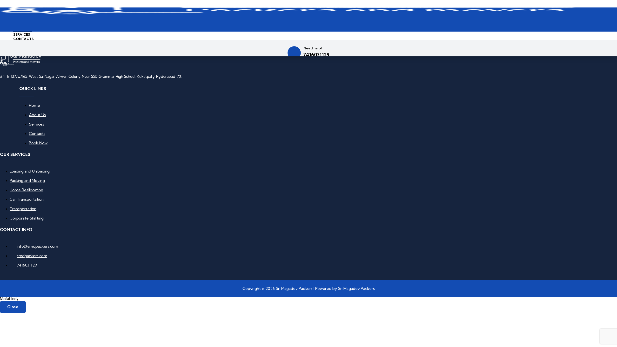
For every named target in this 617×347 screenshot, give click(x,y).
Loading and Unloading (30, 171)
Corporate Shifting (27, 218)
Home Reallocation (26, 189)
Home (34, 105)
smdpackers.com (32, 255)
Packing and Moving (27, 180)
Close (13, 307)
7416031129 (316, 55)
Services (21, 34)
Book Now (38, 142)
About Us (37, 114)
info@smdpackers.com (37, 246)
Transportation (23, 208)
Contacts (23, 39)
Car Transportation (27, 199)
